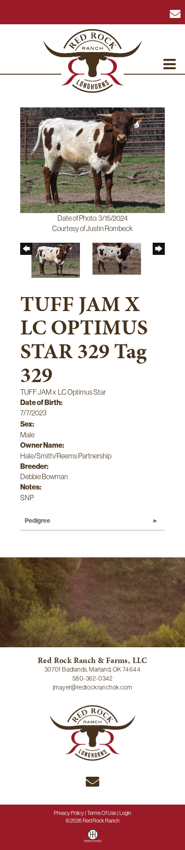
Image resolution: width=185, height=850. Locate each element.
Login (125, 813)
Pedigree (37, 521)
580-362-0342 (92, 678)
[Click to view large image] (92, 160)
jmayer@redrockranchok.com (92, 687)
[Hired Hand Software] (92, 839)
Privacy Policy (69, 813)
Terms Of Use (101, 813)
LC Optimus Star (82, 392)
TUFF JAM (36, 392)
